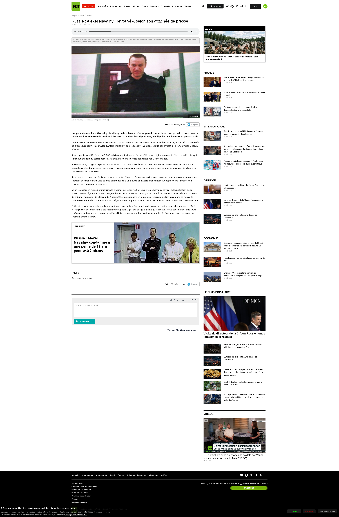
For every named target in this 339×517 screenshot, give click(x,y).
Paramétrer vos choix (80, 493)
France (145, 6)
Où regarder (215, 6)
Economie (165, 6)
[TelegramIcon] (241, 6)
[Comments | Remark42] (136, 315)
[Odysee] (232, 6)
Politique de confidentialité (81, 490)
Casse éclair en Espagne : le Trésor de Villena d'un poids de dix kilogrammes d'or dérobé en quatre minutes (243, 372)
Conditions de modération (81, 496)
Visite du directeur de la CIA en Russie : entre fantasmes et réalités (234, 335)
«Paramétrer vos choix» (102, 512)
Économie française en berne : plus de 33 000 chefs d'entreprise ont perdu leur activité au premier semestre (243, 246)
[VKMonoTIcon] (227, 6)
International (116, 6)
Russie (127, 6)
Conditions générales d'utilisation (84, 486)
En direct (88, 6)
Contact (74, 499)
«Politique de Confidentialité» (76, 515)
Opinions (154, 6)
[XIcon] (237, 6)
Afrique (136, 6)
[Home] (76, 6)
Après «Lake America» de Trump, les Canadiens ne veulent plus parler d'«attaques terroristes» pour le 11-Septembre (245, 149)
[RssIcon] (246, 6)
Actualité (102, 6)
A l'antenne (177, 6)
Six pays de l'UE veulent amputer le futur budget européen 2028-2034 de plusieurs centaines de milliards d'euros (244, 397)
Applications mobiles (79, 502)
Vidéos (187, 6)
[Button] (265, 6)
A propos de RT (77, 483)
